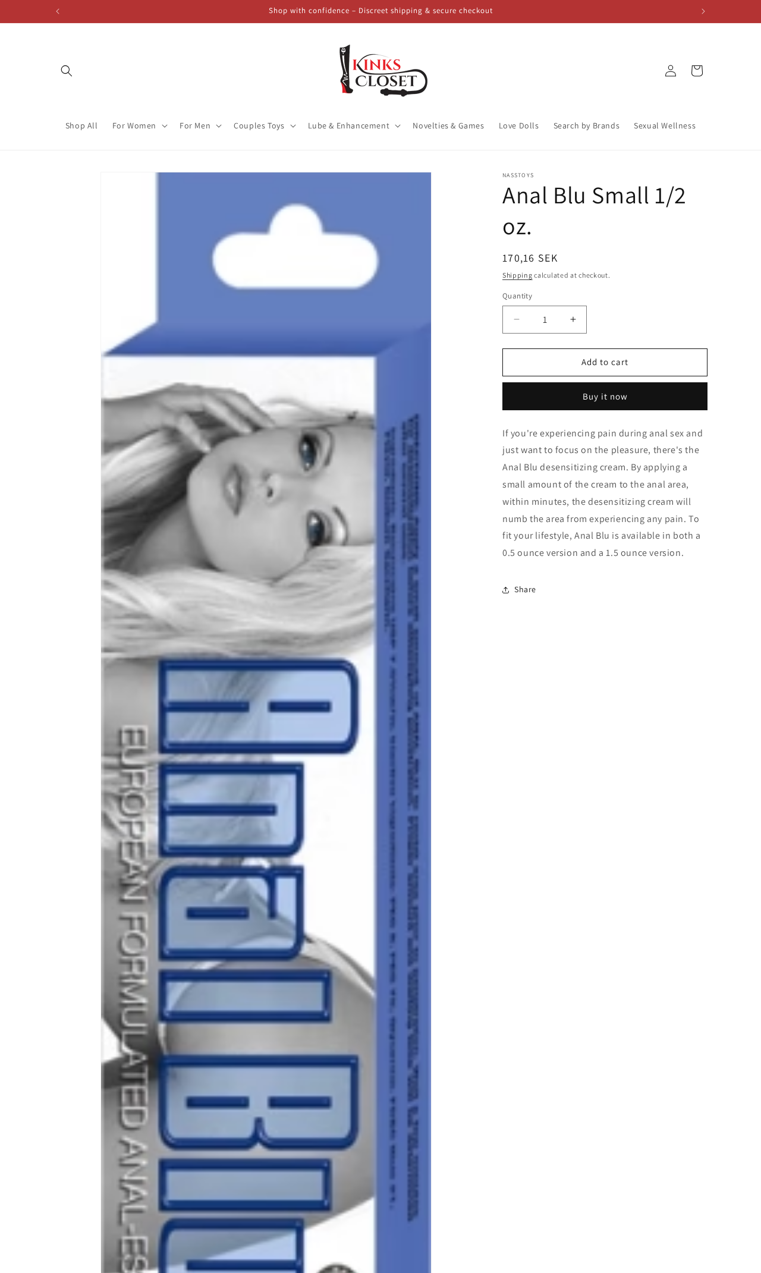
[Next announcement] (703, 11)
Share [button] (525, 589)
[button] (67, 71)
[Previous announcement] (58, 11)
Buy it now (605, 396)
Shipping (517, 275)
